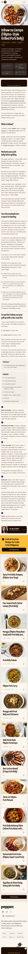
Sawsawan (4, 107)
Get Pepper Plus (14, 549)
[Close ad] (26, 948)
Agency (11, 937)
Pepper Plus (20, 937)
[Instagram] (2, 911)
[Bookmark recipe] (25, 22)
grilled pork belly (8, 145)
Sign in (5, 933)
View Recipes (14, 897)
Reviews (20, 933)
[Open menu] (2, 2)
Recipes (12, 933)
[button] (24, 2)
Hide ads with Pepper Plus (14, 85)
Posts (4, 937)
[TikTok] (6, 911)
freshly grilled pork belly (16, 101)
